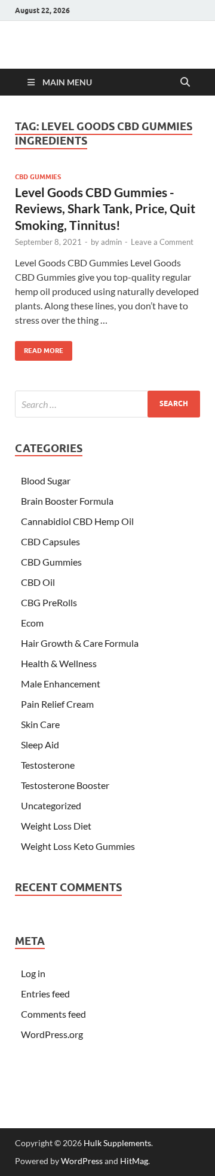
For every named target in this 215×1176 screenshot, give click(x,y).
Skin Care (40, 724)
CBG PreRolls (49, 602)
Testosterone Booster (65, 785)
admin (111, 242)
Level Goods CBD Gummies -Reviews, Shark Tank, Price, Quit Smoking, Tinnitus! (105, 208)
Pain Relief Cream (57, 704)
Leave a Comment (162, 242)
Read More (39, 348)
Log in (33, 973)
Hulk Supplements (117, 1143)
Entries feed (45, 993)
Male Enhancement (60, 683)
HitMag (134, 1161)
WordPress (82, 1161)
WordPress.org (52, 1034)
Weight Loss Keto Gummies (78, 846)
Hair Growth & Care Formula (80, 643)
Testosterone (48, 764)
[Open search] (185, 82)
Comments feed (53, 1014)
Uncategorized (51, 805)
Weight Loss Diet (56, 825)
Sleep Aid (40, 744)
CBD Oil (38, 582)
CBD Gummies (38, 177)
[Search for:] (107, 404)
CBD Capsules (50, 541)
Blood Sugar (45, 480)
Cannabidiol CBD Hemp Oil (77, 521)
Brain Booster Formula (67, 500)
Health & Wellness (59, 663)
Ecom (32, 622)
